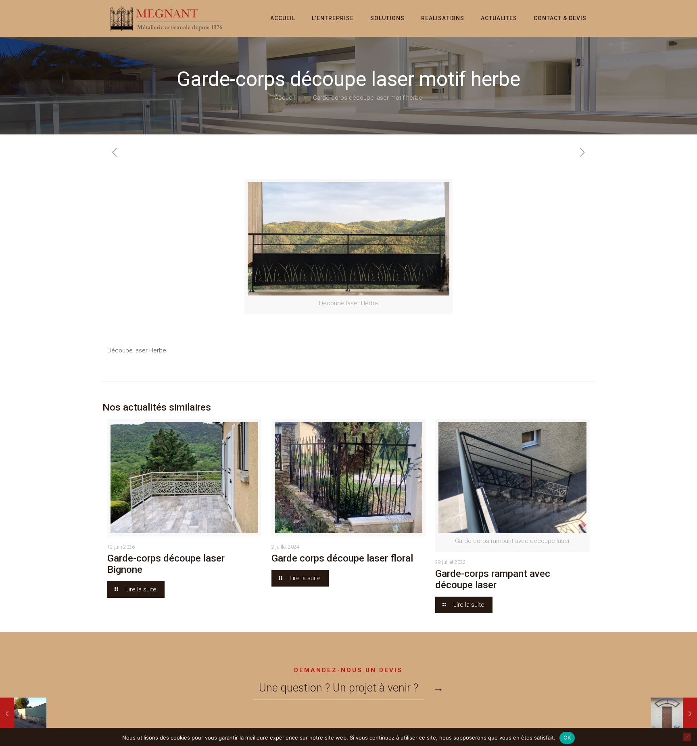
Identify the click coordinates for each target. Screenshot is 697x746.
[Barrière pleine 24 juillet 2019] (23, 714)
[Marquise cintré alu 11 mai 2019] (674, 714)
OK (567, 737)
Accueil (285, 97)
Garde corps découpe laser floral (342, 558)
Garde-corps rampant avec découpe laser (492, 579)
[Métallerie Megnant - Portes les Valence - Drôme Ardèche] (167, 18)
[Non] (687, 737)
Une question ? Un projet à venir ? (338, 687)
